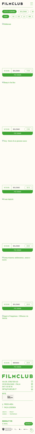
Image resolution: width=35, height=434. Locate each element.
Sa (13, 16)
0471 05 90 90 (7, 387)
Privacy (11, 412)
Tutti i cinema (9, 11)
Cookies (4, 414)
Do (19, 16)
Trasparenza (13, 414)
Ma (30, 16)
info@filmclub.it (9, 389)
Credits (4, 412)
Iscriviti (28, 424)
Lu (24, 16)
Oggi (5, 16)
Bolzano (23, 11)
